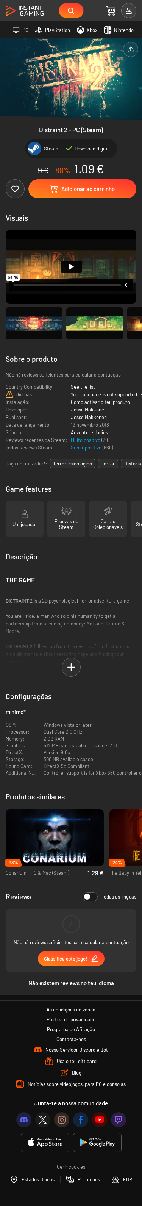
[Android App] (97, 1142)
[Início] (25, 11)
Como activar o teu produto (100, 402)
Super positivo (87, 448)
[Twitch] (118, 1119)
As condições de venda (71, 1010)
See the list (83, 387)
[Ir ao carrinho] (110, 10)
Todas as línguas (118, 897)
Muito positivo (86, 440)
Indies (101, 432)
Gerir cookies (71, 1167)
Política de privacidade (71, 1019)
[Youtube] (99, 1119)
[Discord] (23, 1119)
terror (108, 464)
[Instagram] (61, 1119)
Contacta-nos (71, 1039)
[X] (42, 1119)
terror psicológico (72, 464)
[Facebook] (80, 1119)
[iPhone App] (45, 1142)
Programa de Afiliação (71, 1029)
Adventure (82, 432)
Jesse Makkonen (89, 410)
